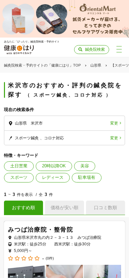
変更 (114, 123)
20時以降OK (54, 165)
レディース (53, 177)
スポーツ (18, 177)
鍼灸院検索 (95, 49)
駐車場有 (86, 177)
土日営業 (18, 165)
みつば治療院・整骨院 (40, 229)
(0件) (50, 258)
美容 (84, 165)
